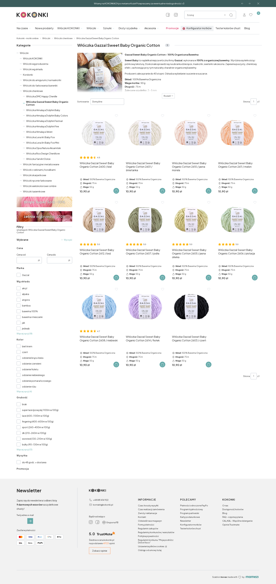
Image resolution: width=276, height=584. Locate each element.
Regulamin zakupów (148, 528)
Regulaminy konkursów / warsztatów (156, 532)
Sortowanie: (83, 101)
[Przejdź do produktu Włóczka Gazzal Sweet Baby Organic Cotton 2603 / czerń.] (191, 306)
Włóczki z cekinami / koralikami (39, 169)
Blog (224, 513)
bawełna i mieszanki (32, 317)
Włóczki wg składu (33, 69)
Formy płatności (146, 524)
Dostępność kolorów (232, 509)
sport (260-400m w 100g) (36, 427)
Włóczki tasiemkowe (34, 191)
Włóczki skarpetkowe (34, 175)
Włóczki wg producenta (35, 63)
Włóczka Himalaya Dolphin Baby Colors (47, 115)
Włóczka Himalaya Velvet (39, 131)
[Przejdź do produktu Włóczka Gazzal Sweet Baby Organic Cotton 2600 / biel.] (99, 133)
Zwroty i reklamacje (147, 513)
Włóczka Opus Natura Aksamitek (43, 148)
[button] (231, 15)
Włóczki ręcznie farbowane (37, 180)
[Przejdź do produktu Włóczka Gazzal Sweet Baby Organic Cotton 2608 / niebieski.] (99, 306)
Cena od (21, 254)
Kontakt (142, 517)
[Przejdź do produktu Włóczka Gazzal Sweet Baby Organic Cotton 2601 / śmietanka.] (145, 133)
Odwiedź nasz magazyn (150, 521)
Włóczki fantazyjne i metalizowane (41, 164)
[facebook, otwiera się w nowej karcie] (168, 14)
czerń (25, 352)
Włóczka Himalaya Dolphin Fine (42, 126)
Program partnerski (189, 513)
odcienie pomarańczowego (36, 380)
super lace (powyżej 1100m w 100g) (40, 410)
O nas (225, 505)
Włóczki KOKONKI (32, 58)
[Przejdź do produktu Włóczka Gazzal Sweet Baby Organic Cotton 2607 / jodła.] (145, 219)
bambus (26, 305)
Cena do (51, 254)
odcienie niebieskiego (33, 375)
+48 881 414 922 (100, 500)
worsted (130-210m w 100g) (37, 438)
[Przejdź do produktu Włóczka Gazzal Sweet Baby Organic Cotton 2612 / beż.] (99, 219)
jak (23, 322)
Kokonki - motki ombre (27, 38)
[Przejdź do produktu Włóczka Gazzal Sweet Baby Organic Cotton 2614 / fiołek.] (145, 306)
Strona (246, 101)
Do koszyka (116, 191)
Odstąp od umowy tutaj (149, 550)
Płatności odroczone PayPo (194, 505)
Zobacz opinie (99, 550)
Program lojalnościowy (191, 509)
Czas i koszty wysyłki (148, 505)
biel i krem (27, 346)
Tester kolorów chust (190, 528)
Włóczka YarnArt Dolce (38, 158)
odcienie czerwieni (31, 363)
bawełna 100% (30, 311)
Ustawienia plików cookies (151, 546)
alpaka (25, 294)
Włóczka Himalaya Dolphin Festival (44, 120)
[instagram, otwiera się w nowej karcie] (175, 14)
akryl (24, 288)
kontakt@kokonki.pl (103, 504)
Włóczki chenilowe (63, 38)
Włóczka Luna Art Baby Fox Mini (42, 142)
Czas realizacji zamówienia (151, 509)
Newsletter (185, 521)
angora (26, 299)
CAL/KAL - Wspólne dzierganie (237, 521)
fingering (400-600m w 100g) (38, 421)
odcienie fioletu (30, 369)
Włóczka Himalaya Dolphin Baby (43, 110)
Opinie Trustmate (230, 524)
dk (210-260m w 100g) (34, 432)
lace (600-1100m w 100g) (35, 415)
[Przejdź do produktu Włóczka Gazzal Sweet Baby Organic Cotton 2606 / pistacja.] (237, 219)
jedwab (26, 328)
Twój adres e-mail (25, 515)
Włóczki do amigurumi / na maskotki (42, 80)
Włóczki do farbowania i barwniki (40, 85)
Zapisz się (30, 521)
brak (24, 404)
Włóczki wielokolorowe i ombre (39, 186)
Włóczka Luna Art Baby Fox (40, 137)
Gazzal (25, 275)
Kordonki (28, 74)
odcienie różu (29, 386)
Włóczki (46, 38)
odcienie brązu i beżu (32, 357)
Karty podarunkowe (190, 517)
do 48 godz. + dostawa (34, 462)
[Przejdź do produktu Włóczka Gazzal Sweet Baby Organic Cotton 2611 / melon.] (237, 133)
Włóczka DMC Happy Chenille (41, 96)
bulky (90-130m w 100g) (35, 444)
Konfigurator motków (190, 524)
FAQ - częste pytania (232, 517)
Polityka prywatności (148, 536)
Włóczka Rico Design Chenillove (43, 153)
